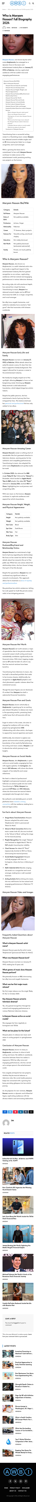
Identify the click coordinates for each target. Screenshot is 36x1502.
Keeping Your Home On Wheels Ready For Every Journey (23, 1452)
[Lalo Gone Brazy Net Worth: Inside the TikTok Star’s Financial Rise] (18, 1205)
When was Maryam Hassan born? (17, 114)
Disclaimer (26, 1488)
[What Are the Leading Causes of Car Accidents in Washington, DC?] (8, 1431)
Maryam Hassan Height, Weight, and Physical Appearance (16, 91)
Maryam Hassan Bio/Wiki (12, 81)
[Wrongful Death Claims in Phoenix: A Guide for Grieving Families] (8, 1387)
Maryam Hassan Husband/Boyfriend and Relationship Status (17, 95)
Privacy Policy (15, 1488)
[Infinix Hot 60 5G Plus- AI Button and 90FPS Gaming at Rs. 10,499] (18, 1147)
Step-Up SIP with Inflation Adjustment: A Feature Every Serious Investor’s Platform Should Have (24, 1398)
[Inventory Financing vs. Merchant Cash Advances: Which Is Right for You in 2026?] (8, 1354)
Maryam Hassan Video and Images (16, 106)
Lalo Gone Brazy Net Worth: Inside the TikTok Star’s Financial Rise (17, 1217)
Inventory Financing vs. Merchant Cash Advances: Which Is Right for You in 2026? (24, 1354)
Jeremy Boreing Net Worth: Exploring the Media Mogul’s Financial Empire (16, 1246)
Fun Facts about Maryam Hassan (15, 104)
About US (13, 1491)
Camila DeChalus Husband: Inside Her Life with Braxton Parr (16, 1304)
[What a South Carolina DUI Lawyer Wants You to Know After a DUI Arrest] (8, 1420)
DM (9, 27)
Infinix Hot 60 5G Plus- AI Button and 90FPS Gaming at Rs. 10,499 (17, 1159)
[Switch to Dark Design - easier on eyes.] (29, 3)
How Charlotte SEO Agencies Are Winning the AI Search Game (16, 1188)
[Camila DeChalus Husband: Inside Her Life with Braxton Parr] (18, 1291)
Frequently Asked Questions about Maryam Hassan (18, 109)
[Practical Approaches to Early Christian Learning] (8, 1365)
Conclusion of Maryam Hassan (14, 129)
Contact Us (22, 1491)
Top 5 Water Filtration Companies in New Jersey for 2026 (24, 1441)
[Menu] (3, 3)
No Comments (24, 27)
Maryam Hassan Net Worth (13, 98)
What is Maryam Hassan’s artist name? (18, 112)
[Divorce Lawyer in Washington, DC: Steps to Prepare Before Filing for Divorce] (8, 1409)
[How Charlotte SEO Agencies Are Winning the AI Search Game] (18, 1176)
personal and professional (14, 403)
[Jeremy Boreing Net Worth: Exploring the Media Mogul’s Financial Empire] (18, 1234)
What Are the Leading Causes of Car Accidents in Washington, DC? (23, 1430)
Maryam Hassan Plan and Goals (15, 100)
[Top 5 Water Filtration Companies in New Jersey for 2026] (8, 1442)
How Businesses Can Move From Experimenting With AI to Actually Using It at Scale (24, 1376)
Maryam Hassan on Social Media (15, 102)
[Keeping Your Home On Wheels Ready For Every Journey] (8, 1453)
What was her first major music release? (18, 120)
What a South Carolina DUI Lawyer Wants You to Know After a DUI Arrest (23, 1419)
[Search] (33, 3)
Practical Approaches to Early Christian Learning (23, 1363)
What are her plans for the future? (17, 127)
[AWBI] (18, 3)
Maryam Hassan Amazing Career (15, 87)
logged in (17, 1323)
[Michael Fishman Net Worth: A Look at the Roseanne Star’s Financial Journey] (18, 1263)
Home (4, 9)
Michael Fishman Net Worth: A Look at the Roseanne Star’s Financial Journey (17, 1275)
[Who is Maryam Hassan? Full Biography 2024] (18, 44)
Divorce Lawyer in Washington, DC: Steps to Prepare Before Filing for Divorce (24, 1409)
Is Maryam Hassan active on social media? (19, 125)
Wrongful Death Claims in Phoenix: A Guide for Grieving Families (24, 1386)
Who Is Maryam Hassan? (11, 83)
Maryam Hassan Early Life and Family (16, 85)
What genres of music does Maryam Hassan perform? (19, 117)
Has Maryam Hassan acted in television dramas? (18, 122)
